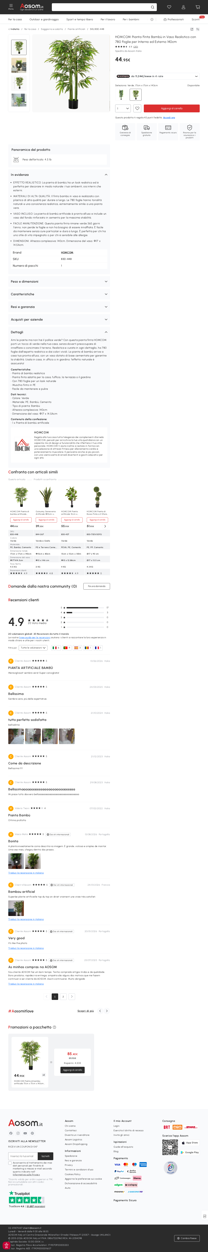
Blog (116, 1151)
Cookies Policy (73, 1174)
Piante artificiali (76, 29)
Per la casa (15, 19)
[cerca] (152, 7)
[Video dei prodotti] (19, 65)
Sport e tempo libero (79, 19)
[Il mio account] (183, 7)
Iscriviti (45, 1156)
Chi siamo (70, 1126)
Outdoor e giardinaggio (44, 19)
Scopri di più (86, 1010)
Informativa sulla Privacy (26, 1174)
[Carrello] (198, 7)
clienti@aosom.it (32, 1228)
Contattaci (71, 1130)
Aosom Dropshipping (76, 1144)
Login (117, 1126)
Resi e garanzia (73, 1160)
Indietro (15, 29)
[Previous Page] (46, 996)
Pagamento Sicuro (125, 1200)
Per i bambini (131, 19)
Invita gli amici (122, 1135)
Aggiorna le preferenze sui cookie (83, 1178)
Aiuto (68, 1188)
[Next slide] (105, 526)
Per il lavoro (108, 19)
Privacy (69, 1165)
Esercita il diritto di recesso (129, 1130)
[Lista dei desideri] (169, 7)
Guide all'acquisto (123, 1147)
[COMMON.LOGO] (32, 7)
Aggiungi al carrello (171, 108)
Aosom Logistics (73, 1139)
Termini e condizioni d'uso (79, 1169)
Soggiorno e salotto (52, 29)
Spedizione (71, 1156)
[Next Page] (72, 996)
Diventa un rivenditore (77, 1135)
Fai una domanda (96, 586)
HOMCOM (67, 252)
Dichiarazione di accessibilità (81, 1183)
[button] (59, 174)
